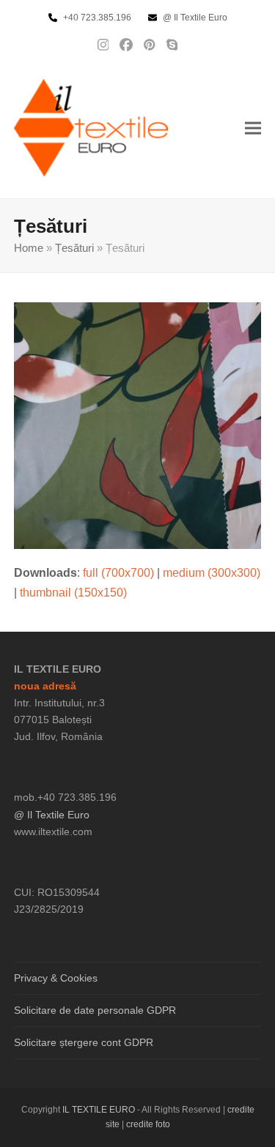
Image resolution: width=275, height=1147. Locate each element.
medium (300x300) (211, 573)
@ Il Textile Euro (51, 815)
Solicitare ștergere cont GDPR (83, 1042)
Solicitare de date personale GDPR (95, 1010)
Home (28, 248)
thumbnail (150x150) (73, 592)
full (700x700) (118, 573)
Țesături (74, 248)
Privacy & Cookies (56, 978)
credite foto (148, 1124)
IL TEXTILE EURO (99, 1110)
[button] (253, 128)
